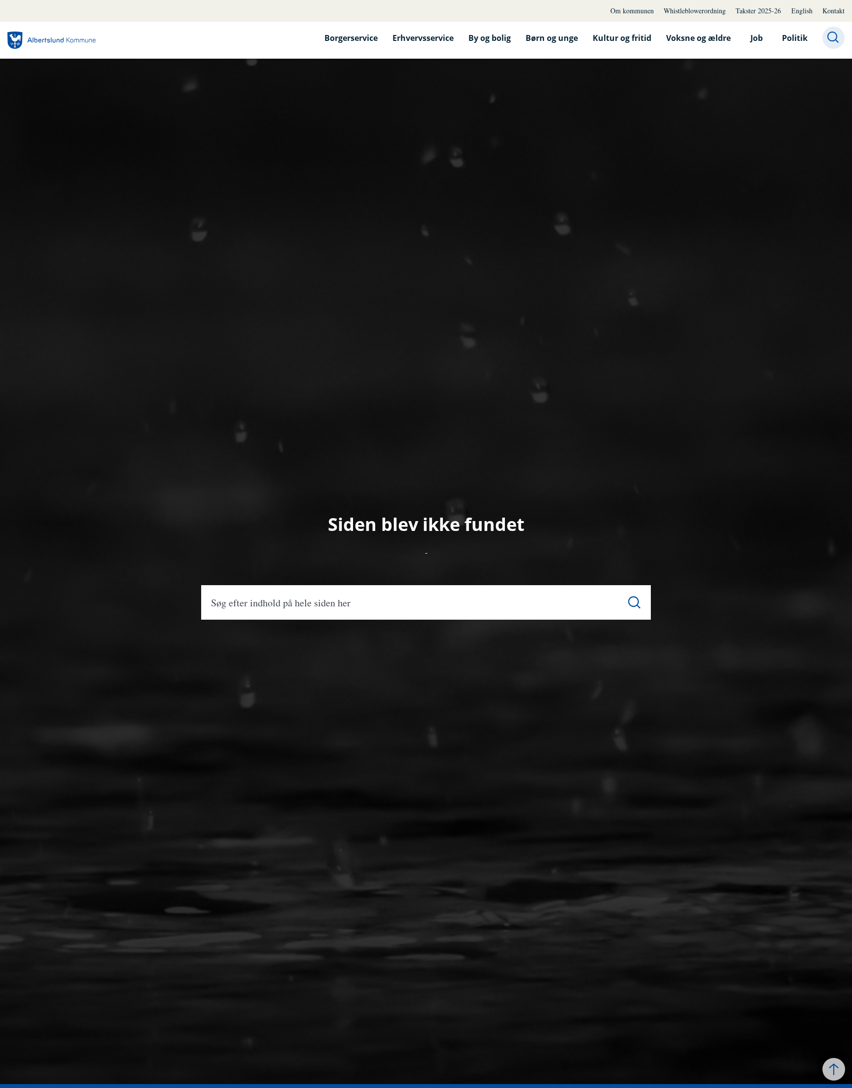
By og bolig (489, 38)
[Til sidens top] (834, 1069)
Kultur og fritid (622, 38)
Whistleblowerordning (695, 10)
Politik (795, 38)
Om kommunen (632, 10)
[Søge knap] (833, 38)
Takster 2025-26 (758, 10)
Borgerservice (351, 38)
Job (756, 38)
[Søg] (634, 603)
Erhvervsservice (423, 38)
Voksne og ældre (698, 38)
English (802, 10)
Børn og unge (552, 38)
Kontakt (833, 10)
